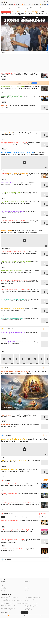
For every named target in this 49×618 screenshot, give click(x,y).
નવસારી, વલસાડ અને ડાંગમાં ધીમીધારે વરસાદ (8, 605)
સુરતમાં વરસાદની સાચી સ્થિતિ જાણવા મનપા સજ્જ (32, 597)
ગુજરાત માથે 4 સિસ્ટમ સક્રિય (29, 600)
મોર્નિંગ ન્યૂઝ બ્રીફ (27, 608)
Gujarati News (3, 582)
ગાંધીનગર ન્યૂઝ (26, 588)
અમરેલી (14, 516)
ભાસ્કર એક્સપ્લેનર (5, 248)
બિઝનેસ (3, 102)
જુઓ (24, 616)
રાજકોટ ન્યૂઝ (3, 590)
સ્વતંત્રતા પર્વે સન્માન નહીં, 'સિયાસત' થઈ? (31, 605)
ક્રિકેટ (3, 170)
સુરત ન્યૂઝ (26, 590)
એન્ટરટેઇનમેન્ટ (5, 189)
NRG (3, 516)
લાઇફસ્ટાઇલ (4, 314)
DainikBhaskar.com (4, 614)
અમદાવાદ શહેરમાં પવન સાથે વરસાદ (6, 606)
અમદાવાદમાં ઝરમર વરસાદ (28, 596)
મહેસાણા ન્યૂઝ (3, 588)
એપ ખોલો (24, 612)
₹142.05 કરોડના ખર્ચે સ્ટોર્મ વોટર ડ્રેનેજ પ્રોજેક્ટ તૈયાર (9, 602)
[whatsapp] (45, 52)
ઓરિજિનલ (4, 52)
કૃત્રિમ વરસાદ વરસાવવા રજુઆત (6, 596)
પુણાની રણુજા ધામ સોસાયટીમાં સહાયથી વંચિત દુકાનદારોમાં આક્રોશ (11, 600)
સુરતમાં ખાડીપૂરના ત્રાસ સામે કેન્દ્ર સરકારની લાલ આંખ (9, 597)
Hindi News (3, 581)
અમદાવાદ (3, 258)
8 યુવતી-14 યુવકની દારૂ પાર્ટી (29, 606)
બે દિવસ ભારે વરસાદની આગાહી (6, 609)
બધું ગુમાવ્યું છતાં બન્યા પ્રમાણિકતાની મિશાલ (31, 603)
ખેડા (31, 516)
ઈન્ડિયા (3, 92)
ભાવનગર (3, 148)
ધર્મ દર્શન (3, 111)
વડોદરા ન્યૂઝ (3, 591)
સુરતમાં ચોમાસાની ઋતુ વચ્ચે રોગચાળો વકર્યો (8, 608)
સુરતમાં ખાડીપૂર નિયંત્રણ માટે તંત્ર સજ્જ (31, 602)
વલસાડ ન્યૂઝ (26, 587)
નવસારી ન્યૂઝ (3, 587)
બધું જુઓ (45, 351)
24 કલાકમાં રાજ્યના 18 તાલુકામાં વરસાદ (30, 599)
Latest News (26, 582)
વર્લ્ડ (2, 305)
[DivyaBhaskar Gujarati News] (4, 2)
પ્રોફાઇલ (40, 616)
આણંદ (19, 516)
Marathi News (26, 581)
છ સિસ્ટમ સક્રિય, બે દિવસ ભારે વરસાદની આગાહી (32, 609)
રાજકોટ (3, 295)
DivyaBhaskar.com (27, 614)
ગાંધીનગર (36, 516)
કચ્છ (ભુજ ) (25, 516)
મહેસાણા (3, 79)
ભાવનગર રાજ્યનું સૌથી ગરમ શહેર (6, 599)
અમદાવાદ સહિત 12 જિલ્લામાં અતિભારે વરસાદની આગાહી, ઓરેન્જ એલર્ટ (12, 603)
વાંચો (8, 616)
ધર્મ (2, 430)
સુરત (2, 490)
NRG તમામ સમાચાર (44, 513)
